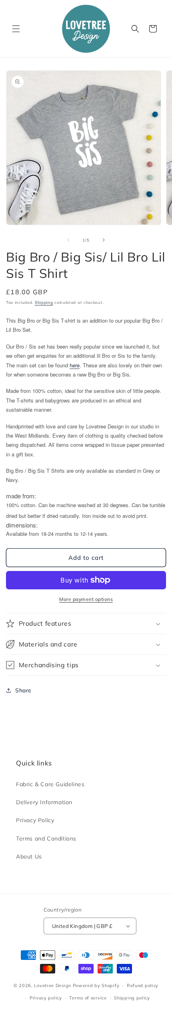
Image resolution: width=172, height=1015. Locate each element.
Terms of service (87, 998)
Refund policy (142, 985)
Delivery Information (44, 802)
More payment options (86, 599)
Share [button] (23, 690)
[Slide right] (103, 240)
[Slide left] (68, 240)
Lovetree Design (52, 985)
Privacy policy (46, 998)
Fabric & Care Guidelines (50, 784)
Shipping (44, 302)
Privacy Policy (35, 820)
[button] (16, 29)
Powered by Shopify (96, 985)
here (75, 365)
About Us (29, 856)
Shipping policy (132, 998)
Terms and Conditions (46, 838)
